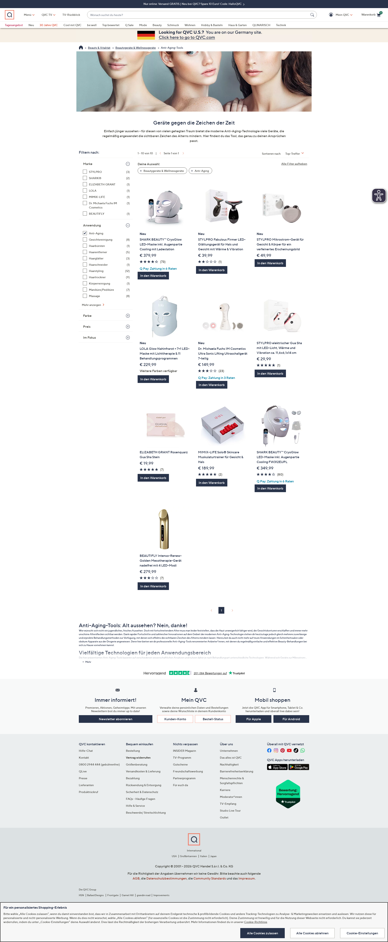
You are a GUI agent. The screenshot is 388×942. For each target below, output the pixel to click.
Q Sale (129, 25)
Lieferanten (86, 785)
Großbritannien (188, 856)
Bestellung (133, 750)
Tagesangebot (14, 25)
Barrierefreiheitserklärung (236, 771)
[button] (336, 15)
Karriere (225, 790)
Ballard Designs (95, 895)
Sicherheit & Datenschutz (142, 792)
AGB (136, 878)
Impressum (246, 878)
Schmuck (173, 25)
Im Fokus (89, 337)
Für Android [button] (291, 719)
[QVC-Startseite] (81, 47)
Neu (31, 25)
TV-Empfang (228, 803)
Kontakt (84, 757)
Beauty (157, 25)
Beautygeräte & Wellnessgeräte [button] (163, 170)
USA (174, 856)
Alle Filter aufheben (294, 163)
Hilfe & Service (135, 805)
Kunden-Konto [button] (175, 719)
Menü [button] (27, 14)
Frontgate (113, 895)
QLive (83, 771)
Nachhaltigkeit (229, 764)
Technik (281, 25)
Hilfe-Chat (86, 750)
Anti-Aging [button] (201, 170)
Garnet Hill (128, 895)
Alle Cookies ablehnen (312, 933)
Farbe (87, 316)
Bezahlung (133, 778)
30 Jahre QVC (49, 25)
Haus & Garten (237, 25)
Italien (203, 856)
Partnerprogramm (184, 778)
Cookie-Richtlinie (255, 922)
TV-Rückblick (71, 14)
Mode (143, 25)
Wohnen (190, 25)
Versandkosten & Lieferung (143, 771)
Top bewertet (110, 25)
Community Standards (209, 878)
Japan (213, 856)
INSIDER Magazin (184, 750)
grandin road (143, 895)
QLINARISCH (261, 25)
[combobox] (198, 15)
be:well (92, 25)
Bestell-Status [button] (213, 719)
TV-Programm (182, 757)
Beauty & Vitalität (99, 47)
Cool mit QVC (72, 25)
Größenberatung (136, 764)
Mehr (88, 661)
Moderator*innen (231, 796)
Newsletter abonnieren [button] (115, 719)
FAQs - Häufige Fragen (140, 798)
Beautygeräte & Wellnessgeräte (135, 47)
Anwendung (92, 225)
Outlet (224, 817)
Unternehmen (229, 750)
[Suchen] (313, 14)
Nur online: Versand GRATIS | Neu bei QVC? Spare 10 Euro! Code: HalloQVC (192, 3)
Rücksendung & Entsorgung (143, 785)
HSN (81, 895)
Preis (87, 327)
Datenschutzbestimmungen (166, 878)
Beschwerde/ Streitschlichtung (146, 812)
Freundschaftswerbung (188, 771)
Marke (87, 164)
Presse (83, 778)
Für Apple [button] (253, 719)
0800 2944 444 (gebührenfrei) (99, 764)
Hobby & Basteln (212, 25)
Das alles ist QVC (231, 757)
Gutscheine (180, 764)
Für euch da (180, 785)
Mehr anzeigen (92, 305)
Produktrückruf (88, 792)
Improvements (161, 895)
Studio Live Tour (230, 810)
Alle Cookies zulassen (262, 933)
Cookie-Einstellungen (362, 933)
